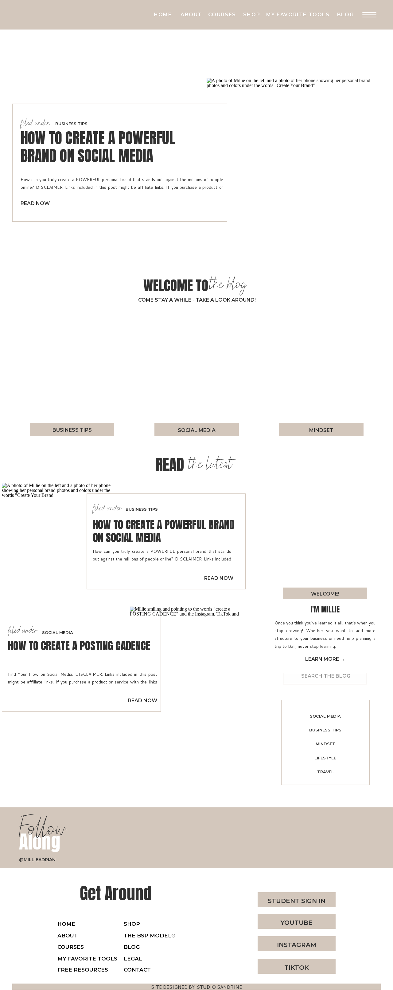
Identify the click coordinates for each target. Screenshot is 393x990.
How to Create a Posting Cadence (79, 646)
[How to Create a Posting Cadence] (187, 664)
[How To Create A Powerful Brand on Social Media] (291, 162)
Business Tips (71, 123)
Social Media (57, 632)
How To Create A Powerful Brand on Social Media (98, 147)
